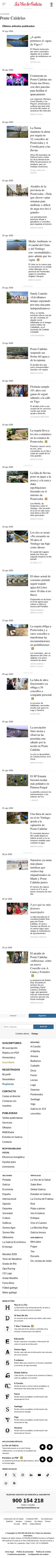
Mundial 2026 (9, 1254)
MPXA (25, 1524)
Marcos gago (36, 613)
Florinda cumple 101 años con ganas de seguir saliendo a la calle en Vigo (40, 394)
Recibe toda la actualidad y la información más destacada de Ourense (31, 1430)
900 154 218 (28, 1500)
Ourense (35, 1089)
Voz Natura (38, 1521)
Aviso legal (9, 1552)
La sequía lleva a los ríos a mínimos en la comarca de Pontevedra (40, 435)
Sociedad (7, 1213)
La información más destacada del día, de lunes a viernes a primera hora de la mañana (32, 1307)
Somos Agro (8, 1227)
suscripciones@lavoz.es (28, 1508)
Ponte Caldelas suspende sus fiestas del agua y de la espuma (40, 354)
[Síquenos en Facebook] (6, 1474)
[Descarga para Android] (50, 1447)
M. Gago (34, 563)
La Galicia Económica (14, 1242)
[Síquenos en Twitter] (14, 1474)
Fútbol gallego (10, 1287)
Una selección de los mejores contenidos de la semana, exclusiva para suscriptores (31, 1328)
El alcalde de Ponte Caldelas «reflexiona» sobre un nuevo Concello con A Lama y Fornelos (40, 962)
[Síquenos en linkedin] (31, 1474)
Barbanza (35, 1061)
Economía (7, 1189)
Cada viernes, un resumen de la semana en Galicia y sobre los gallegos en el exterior (33, 1375)
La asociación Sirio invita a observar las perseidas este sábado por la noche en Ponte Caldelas (39, 738)
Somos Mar (8, 1232)
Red (32, 1203)
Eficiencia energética (13, 1157)
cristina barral (37, 335)
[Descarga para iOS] (43, 1447)
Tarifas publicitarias (12, 1118)
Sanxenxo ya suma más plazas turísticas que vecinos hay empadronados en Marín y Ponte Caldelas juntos (41, 871)
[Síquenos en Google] (14, 1483)
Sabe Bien (36, 1184)
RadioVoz (9, 1521)
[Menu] (4, 4)
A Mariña (35, 1051)
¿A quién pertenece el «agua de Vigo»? (40, 40)
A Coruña (35, 1046)
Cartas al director (11, 1096)
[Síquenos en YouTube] (39, 1474)
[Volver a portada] (28, 4)
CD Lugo (7, 1273)
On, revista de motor (41, 1261)
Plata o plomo (37, 1208)
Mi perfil (6, 1074)
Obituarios (7, 1237)
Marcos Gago (36, 114)
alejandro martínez (39, 417)
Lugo (33, 1084)
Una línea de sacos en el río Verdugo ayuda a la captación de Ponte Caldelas (40, 821)
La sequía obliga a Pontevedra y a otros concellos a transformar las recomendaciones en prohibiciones (40, 635)
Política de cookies (43, 1552)
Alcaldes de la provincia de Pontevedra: (41, 199)
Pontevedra (36, 1094)
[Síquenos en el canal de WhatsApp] (6, 1483)
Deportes (7, 1208)
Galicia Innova (38, 1232)
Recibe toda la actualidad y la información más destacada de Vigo (31, 1419)
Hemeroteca (8, 1057)
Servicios (7, 1122)
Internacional (9, 1199)
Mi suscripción (9, 1047)
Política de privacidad (25, 1552)
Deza (33, 1070)
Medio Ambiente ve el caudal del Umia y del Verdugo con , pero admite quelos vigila (40, 250)
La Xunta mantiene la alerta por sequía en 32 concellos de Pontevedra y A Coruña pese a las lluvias (40, 139)
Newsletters (8, 1079)
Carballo (35, 1065)
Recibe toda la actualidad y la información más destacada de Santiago (31, 1409)
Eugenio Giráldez (38, 937)
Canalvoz (28, 1521)
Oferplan (6, 1127)
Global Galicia (38, 1189)
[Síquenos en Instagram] (22, 1474)
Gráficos (6, 1223)
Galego (35, 1033)
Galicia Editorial (35, 1524)
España (6, 1194)
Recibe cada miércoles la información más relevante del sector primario (33, 1351)
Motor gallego (9, 1292)
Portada (6, 1179)
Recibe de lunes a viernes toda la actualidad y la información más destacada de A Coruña (31, 1385)
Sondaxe (19, 1521)
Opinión (6, 1203)
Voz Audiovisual (46, 1519)
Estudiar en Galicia (40, 1194)
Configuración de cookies (38, 1554)
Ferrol (33, 1075)
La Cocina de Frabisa (41, 1199)
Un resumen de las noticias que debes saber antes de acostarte (32, 1318)
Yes (32, 1251)
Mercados (35, 1241)
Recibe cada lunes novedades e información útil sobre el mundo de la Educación (31, 1341)
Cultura (6, 1218)
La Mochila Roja (39, 1227)
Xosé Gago (35, 714)
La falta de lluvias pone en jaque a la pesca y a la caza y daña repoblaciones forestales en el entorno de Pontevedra (40, 486)
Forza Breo (8, 1283)
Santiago (35, 1099)
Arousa (34, 1056)
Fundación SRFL (32, 1519)
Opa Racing (8, 1268)
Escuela (34, 1256)
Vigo (32, 1104)
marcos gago (36, 228)
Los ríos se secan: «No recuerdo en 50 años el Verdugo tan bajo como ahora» (40, 540)
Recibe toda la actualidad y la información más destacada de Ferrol (31, 1396)
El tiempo (7, 1246)
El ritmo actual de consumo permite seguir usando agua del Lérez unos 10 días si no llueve (40, 585)
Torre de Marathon (12, 1259)
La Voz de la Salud (40, 1179)
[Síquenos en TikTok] (47, 1474)
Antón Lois (35, 62)
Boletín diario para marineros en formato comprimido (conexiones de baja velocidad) (33, 1362)
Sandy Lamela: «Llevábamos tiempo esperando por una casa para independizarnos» (40, 301)
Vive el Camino (38, 1223)
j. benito (34, 800)
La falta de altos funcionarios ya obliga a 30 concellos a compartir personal (41, 687)
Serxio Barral (36, 610)
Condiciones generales (16, 1554)
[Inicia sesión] (51, 4)
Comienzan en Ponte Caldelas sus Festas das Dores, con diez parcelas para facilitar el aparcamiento (41, 85)
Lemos (34, 1080)
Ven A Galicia (37, 1213)
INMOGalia (8, 1132)
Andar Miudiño (10, 1278)
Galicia (6, 1184)
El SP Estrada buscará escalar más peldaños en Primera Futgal (39, 781)
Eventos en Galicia (12, 1137)
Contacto (7, 1141)
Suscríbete (8, 1062)
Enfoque (34, 1218)
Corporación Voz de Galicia (13, 1519)
